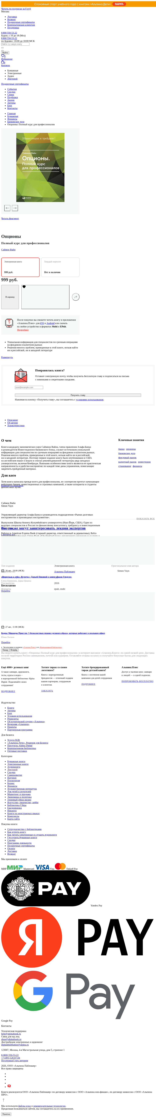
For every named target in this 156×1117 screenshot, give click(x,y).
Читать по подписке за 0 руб (16, 8)
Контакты (12, 108)
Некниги (12, 810)
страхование (124, 466)
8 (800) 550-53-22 (10, 1055)
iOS (42, 323)
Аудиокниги (13, 767)
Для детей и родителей (19, 791)
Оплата (11, 848)
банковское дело (126, 453)
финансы (137, 466)
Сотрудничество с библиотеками (24, 829)
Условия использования (19, 716)
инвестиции (144, 462)
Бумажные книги (16, 761)
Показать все (145, 519)
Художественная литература (22, 788)
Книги (10, 708)
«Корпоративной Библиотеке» (50, 647)
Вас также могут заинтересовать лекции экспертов (43, 528)
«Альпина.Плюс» (29, 647)
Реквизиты (13, 718)
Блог (9, 105)
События (12, 89)
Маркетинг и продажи (19, 794)
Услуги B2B (13, 740)
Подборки (12, 97)
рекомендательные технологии (49, 1106)
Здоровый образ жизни (19, 799)
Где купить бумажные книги (22, 837)
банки (121, 449)
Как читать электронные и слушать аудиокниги (32, 834)
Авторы (11, 103)
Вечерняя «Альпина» (18, 724)
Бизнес (10, 783)
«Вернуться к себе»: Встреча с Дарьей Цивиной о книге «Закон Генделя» (36, 577)
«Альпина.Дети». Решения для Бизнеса (27, 743)
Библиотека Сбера (16, 805)
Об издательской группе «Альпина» (26, 721)
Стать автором (20, 1060)
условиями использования (89, 399)
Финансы (12, 786)
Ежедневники (14, 808)
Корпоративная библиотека (21, 748)
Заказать (47, 691)
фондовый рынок (127, 457)
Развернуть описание (12, 485)
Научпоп (11, 778)
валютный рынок (127, 462)
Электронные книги (17, 764)
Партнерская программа (19, 729)
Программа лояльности (19, 843)
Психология (13, 780)
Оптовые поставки (17, 751)
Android (50, 323)
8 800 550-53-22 (9, 33)
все (8, 534)
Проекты (12, 727)
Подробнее (23, 330)
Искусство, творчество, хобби (22, 802)
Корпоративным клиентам (21, 25)
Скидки (11, 92)
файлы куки (24, 1106)
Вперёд (14, 650)
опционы (131, 449)
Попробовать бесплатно (137, 681)
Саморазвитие (14, 775)
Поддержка (13, 27)
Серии (10, 94)
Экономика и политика (19, 797)
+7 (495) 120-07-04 (10, 1058)
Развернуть (7, 357)
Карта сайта (13, 819)
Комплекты (13, 816)
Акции (10, 100)
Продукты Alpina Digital (19, 745)
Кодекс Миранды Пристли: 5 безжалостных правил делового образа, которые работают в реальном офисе (53, 633)
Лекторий (12, 78)
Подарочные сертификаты (21, 22)
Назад (5, 650)
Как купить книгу (16, 832)
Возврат (11, 19)
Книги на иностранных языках (23, 813)
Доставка (12, 16)
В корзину (10, 297)
